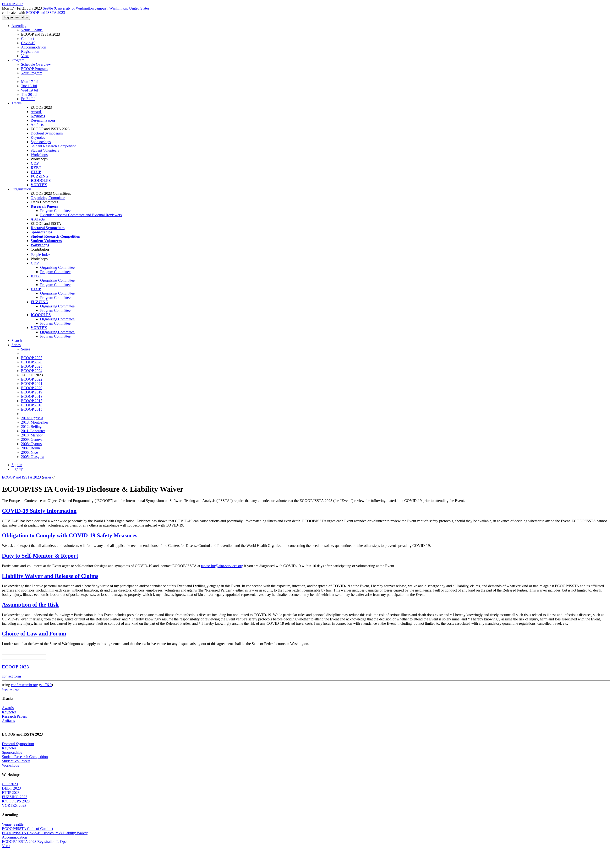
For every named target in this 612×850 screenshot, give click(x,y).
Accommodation (33, 47)
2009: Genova (32, 439)
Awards (36, 112)
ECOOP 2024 (31, 371)
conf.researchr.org (24, 685)
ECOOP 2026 (31, 362)
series (47, 477)
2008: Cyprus (31, 444)
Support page (10, 689)
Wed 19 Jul (29, 90)
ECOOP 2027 (31, 358)
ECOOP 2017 (31, 401)
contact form (11, 676)
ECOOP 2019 (31, 392)
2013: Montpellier (34, 422)
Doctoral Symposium (47, 133)
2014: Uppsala (32, 418)
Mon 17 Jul (29, 82)
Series (25, 349)
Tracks (16, 103)
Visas (25, 56)
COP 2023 (10, 784)
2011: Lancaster (33, 431)
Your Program (31, 73)
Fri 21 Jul (28, 99)
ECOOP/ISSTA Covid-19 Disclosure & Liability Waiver (44, 833)
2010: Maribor (32, 435)
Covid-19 (28, 43)
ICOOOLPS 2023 (16, 801)
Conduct (27, 39)
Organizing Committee (48, 198)
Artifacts (37, 125)
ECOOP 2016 (31, 405)
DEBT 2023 (11, 788)
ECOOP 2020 (31, 388)
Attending (19, 26)
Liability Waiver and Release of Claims (50, 576)
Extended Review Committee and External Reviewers (81, 215)
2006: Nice (29, 452)
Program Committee (55, 211)
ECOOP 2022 (31, 379)
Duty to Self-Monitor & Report (40, 556)
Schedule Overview (36, 64)
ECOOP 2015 (31, 409)
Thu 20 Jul (29, 94)
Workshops (39, 155)
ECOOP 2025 (31, 366)
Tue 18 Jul (29, 86)
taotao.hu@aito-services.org (222, 566)
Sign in (16, 465)
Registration (30, 51)
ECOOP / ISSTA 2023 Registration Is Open (35, 841)
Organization (21, 189)
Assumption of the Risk (30, 605)
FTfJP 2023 (11, 793)
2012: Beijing (31, 427)
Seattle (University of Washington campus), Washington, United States (96, 8)
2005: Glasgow (32, 457)
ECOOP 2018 (31, 396)
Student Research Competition (53, 146)
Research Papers (43, 120)
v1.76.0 (46, 685)
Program (17, 60)
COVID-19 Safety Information (39, 511)
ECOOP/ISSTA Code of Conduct (27, 829)
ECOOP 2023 (15, 666)
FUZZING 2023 (14, 797)
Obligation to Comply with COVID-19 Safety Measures (69, 535)
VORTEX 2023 (14, 805)
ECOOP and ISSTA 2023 (45, 13)
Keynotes (38, 116)
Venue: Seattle (32, 30)
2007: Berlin (30, 448)
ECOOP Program (34, 69)
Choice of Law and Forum (34, 633)
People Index (40, 255)
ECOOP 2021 (31, 384)
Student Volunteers (45, 150)
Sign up (17, 469)
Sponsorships (41, 142)
